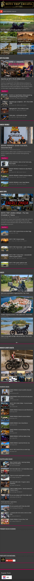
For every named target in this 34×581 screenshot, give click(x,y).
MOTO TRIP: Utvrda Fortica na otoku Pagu (20, 231)
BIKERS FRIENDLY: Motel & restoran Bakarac (20, 175)
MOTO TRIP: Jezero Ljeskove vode (13, 30)
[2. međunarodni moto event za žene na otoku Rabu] (5, 515)
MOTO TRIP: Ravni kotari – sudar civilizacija (20, 247)
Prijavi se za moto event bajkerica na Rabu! (20, 475)
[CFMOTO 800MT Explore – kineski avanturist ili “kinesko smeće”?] (5, 490)
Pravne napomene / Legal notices (9, 501)
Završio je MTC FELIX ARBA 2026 (13, 79)
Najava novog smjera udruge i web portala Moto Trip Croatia (16, 336)
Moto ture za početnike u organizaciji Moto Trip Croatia (15, 293)
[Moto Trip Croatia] (17, 4)
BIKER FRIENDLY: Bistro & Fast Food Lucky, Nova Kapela (16, 11)
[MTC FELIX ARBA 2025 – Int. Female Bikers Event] (5, 471)
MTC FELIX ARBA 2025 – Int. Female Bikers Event (21, 469)
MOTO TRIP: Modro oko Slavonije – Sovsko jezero (8, 39)
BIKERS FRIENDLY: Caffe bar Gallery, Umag (20, 436)
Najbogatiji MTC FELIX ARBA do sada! (19, 108)
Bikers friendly (4, 125)
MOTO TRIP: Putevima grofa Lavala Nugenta (7, 51)
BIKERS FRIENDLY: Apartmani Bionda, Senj (20, 443)
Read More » (4, 91)
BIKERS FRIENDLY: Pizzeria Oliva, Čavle (19, 519)
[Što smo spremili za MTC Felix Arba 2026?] (5, 508)
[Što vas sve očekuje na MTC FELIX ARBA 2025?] (5, 497)
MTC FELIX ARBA (4, 58)
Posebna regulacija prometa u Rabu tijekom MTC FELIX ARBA (16, 314)
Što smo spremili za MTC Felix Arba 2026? (20, 506)
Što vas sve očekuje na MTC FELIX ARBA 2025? (21, 495)
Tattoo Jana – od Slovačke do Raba (18, 115)
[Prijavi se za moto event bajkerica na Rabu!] (5, 477)
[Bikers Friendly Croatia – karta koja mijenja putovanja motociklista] (5, 464)
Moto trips (3, 192)
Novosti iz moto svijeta (7, 348)
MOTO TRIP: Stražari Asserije (16, 239)
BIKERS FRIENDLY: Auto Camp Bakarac (19, 182)
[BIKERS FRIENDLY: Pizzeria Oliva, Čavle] (5, 521)
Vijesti (2, 273)
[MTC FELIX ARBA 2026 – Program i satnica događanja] (5, 484)
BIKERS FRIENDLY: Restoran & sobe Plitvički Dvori (21, 409)
